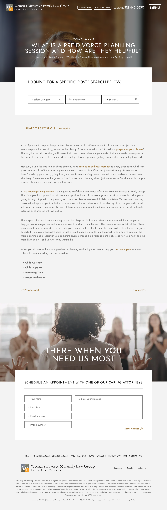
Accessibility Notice (114, 500)
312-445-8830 (134, 7)
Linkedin (141, 468)
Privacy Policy (130, 500)
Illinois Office (85, 8)
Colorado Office (102, 8)
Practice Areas (41, 456)
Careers (101, 456)
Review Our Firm (117, 456)
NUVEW (83, 500)
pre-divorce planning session (39, 191)
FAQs (72, 456)
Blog (91, 456)
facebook (63, 128)
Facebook (118, 468)
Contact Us (135, 456)
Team (28, 456)
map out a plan (123, 249)
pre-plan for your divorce (129, 149)
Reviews (81, 456)
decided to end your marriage (94, 166)
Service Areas (60, 456)
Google (130, 468)
